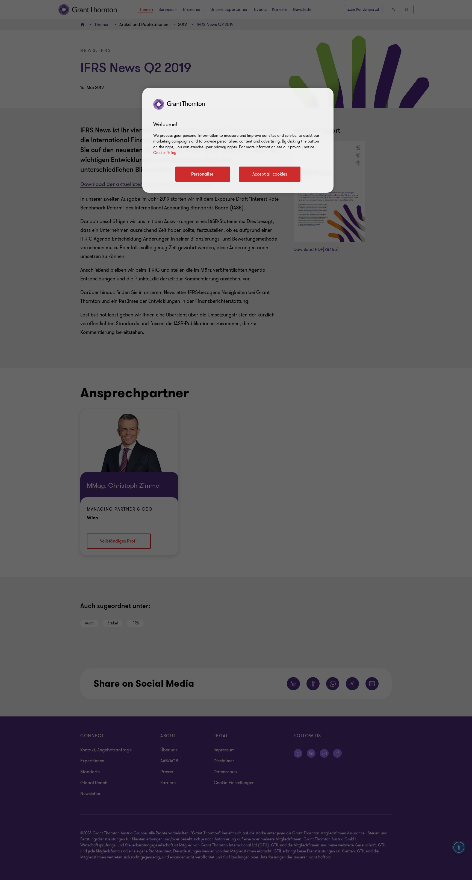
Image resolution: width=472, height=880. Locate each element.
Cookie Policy (164, 152)
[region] (238, 140)
